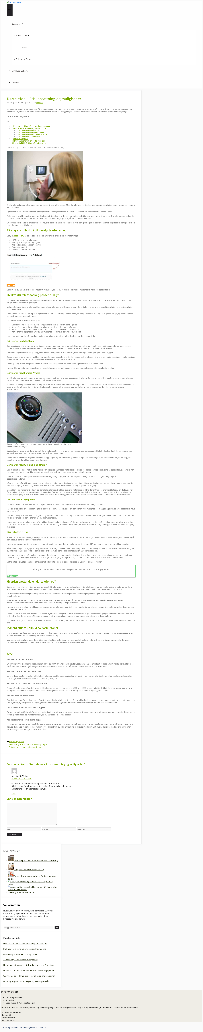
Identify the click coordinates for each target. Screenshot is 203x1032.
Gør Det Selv (21, 35)
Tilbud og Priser (23, 59)
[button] (11, 285)
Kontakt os (10, 1000)
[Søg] (57, 927)
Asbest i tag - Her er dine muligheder (20, 959)
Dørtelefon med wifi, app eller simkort (34, 135)
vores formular (19, 236)
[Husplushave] (14, 2)
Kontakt (15, 82)
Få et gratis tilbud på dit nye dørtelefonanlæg (32, 126)
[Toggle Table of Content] (8, 122)
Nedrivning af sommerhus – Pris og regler (28, 744)
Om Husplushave (20, 70)
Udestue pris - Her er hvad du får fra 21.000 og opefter (28, 970)
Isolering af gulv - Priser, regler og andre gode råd (26, 981)
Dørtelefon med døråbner (29, 131)
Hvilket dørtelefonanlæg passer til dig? (30, 128)
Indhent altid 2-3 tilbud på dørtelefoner (29, 143)
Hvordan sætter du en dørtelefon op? (29, 141)
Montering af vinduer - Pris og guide (20, 954)
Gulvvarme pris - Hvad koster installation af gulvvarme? (29, 975)
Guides (24, 47)
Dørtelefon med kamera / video (31, 133)
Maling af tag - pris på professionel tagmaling (24, 948)
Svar (14, 793)
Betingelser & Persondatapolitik (20, 1002)
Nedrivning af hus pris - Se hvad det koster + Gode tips (28, 965)
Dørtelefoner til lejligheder (30, 137)
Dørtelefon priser (20, 139)
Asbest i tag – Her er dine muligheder (26, 747)
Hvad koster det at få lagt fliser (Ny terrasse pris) (25, 943)
